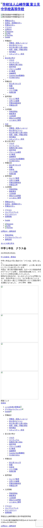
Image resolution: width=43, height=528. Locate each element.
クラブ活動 (13, 90)
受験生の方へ (10, 21)
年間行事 (12, 92)
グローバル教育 (15, 69)
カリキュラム (14, 62)
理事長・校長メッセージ (18, 43)
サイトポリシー (11, 214)
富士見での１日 (15, 84)
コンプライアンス (11, 212)
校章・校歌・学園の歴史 (18, 49)
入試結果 (12, 116)
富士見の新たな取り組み (18, 47)
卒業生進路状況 (15, 103)
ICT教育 (12, 71)
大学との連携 (14, 101)
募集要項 (12, 114)
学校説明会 (13, 111)
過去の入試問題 (15, 118)
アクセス (8, 27)
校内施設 (12, 52)
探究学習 (12, 67)
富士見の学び (10, 58)
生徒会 (11, 88)
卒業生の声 (13, 105)
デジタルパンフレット (13, 237)
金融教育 (12, 73)
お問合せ (8, 29)
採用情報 (8, 216)
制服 (11, 86)
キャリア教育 (14, 99)
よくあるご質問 (15, 120)
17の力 (11, 60)
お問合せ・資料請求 (8, 231)
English (7, 37)
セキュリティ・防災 (16, 54)
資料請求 (8, 239)
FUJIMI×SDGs (14, 77)
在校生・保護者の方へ (13, 23)
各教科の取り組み (16, 64)
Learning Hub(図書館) (17, 75)
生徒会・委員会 (10, 257)
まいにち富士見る (7, 243)
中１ (2, 257)
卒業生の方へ (10, 25)
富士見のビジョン (16, 45)
